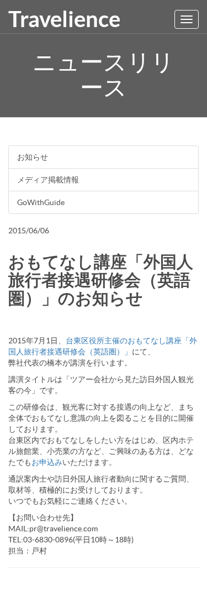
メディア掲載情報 (48, 179)
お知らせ (32, 157)
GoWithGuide (41, 202)
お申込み (46, 462)
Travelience (64, 19)
